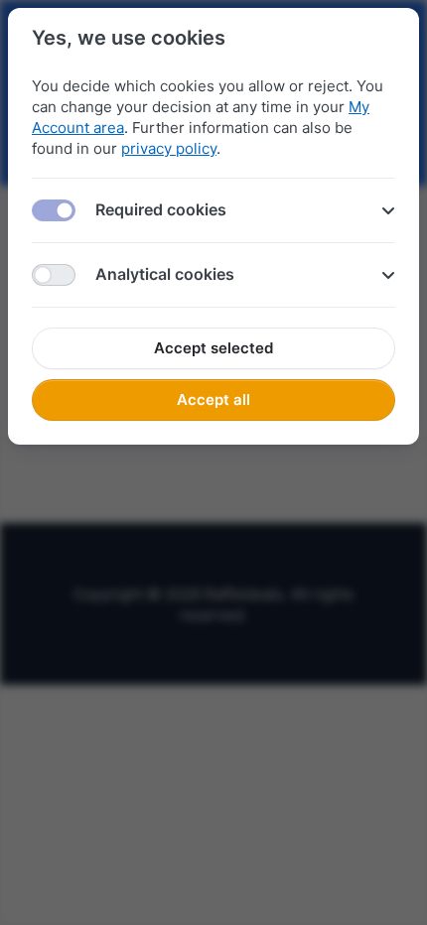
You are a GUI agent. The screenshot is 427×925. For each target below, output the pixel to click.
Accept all (213, 399)
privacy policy (168, 148)
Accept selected (213, 347)
